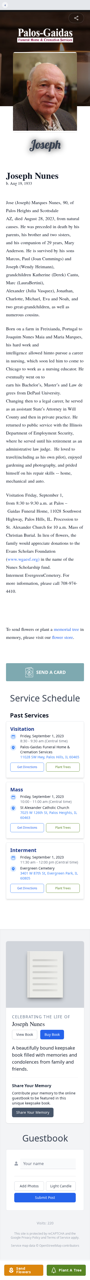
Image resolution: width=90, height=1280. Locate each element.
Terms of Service (58, 1237)
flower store (62, 637)
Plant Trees (63, 767)
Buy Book (52, 1034)
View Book (24, 1034)
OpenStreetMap (50, 1245)
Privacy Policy (31, 1237)
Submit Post (45, 1197)
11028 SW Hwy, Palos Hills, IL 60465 (49, 757)
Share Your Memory (32, 1112)
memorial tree (66, 629)
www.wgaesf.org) (24, 559)
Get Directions (27, 767)
